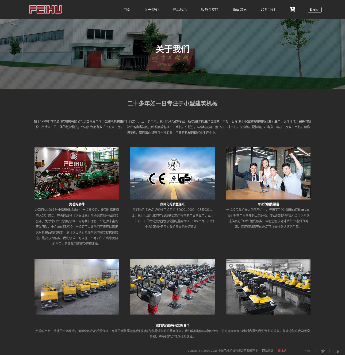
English (314, 9)
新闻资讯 (240, 9)
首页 (126, 9)
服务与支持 (209, 9)
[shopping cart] (292, 9)
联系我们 (268, 9)
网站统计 (267, 350)
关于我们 (152, 9)
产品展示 (180, 9)
